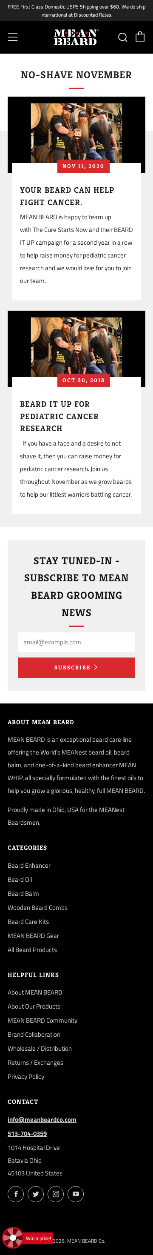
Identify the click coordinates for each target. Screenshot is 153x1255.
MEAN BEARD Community (42, 1020)
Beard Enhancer (29, 865)
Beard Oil (20, 879)
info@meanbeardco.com (42, 1119)
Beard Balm (23, 893)
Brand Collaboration (34, 1034)
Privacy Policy (26, 1076)
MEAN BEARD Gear (33, 936)
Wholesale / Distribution (40, 1048)
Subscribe (72, 667)
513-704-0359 (27, 1133)
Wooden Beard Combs (38, 907)
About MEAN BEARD (35, 992)
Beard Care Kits (28, 921)
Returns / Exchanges (35, 1062)
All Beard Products (32, 950)
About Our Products (34, 1006)
